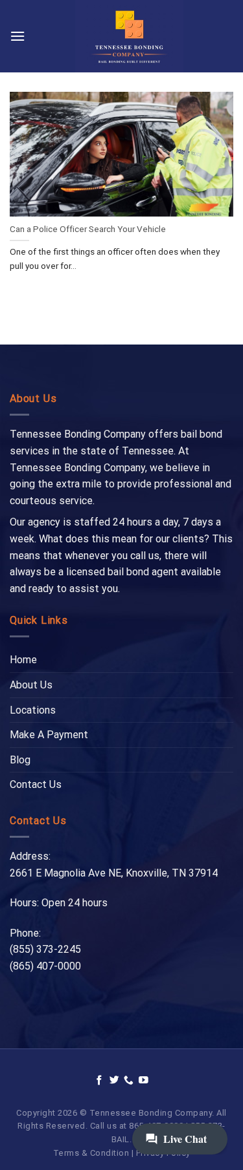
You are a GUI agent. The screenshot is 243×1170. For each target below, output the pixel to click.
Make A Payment (49, 735)
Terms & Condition (91, 1153)
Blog (20, 760)
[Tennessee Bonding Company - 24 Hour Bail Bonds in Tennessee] (129, 36)
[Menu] (17, 36)
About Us (31, 685)
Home (23, 660)
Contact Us (36, 784)
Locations (33, 710)
